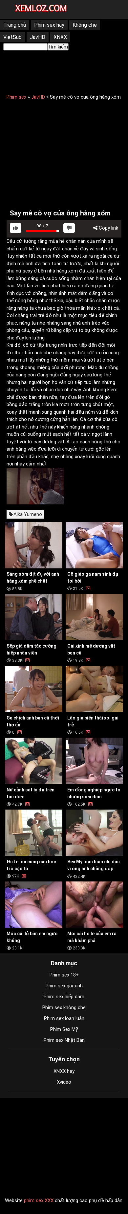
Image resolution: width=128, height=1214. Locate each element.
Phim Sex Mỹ (64, 1029)
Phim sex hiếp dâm (64, 997)
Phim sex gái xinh (64, 986)
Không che (85, 25)
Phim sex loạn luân (64, 1018)
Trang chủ (14, 25)
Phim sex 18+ (64, 975)
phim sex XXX (38, 1200)
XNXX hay (64, 1071)
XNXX (60, 37)
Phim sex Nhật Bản (64, 1040)
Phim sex (16, 97)
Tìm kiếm (58, 47)
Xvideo (64, 1082)
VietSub (12, 37)
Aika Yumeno (27, 514)
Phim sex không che (64, 1007)
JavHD (37, 37)
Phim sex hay (49, 25)
